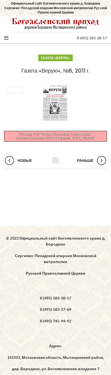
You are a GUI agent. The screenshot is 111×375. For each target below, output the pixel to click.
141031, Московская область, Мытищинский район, (55, 357)
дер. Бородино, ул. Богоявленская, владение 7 (55, 368)
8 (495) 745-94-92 (55, 321)
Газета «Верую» (55, 58)
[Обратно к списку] (55, 160)
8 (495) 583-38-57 (92, 38)
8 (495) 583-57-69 (55, 309)
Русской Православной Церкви (55, 273)
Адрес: (55, 345)
